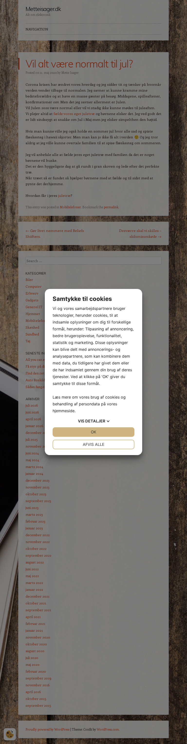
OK (93, 431)
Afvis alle (93, 444)
